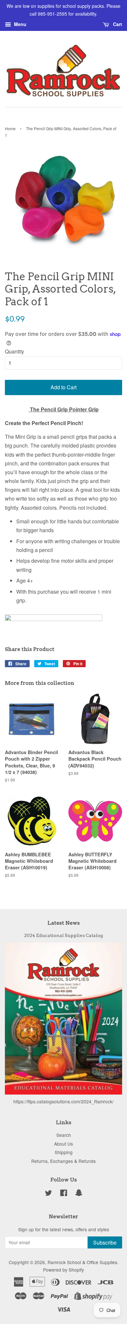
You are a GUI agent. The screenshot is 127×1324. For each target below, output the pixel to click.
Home (10, 128)
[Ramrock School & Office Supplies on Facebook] (63, 1194)
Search (63, 1135)
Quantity (14, 351)
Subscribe (105, 1242)
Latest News (64, 923)
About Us (63, 1143)
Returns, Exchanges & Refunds (63, 1161)
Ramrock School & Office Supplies (82, 1262)
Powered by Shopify (63, 1269)
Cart (117, 24)
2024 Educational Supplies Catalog (63, 935)
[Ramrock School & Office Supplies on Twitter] (48, 1194)
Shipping (64, 1152)
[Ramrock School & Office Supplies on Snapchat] (78, 1194)
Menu (19, 24)
